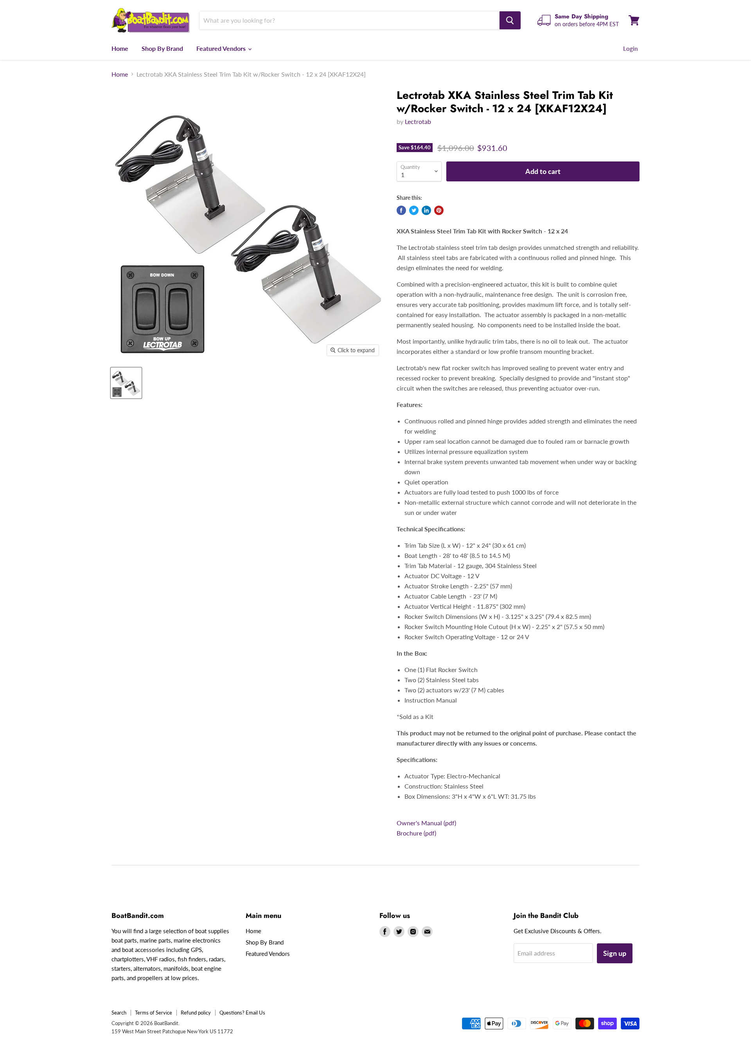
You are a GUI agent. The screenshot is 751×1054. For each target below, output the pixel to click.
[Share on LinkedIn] (426, 210)
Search (118, 1012)
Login (630, 48)
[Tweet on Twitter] (414, 210)
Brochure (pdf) (416, 833)
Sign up (614, 953)
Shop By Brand (162, 48)
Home (119, 48)
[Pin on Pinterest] (439, 210)
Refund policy (196, 1012)
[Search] (510, 20)
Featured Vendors (221, 48)
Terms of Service (153, 1012)
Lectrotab (418, 121)
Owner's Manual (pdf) (426, 822)
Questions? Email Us (242, 1012)
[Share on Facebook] (401, 210)
